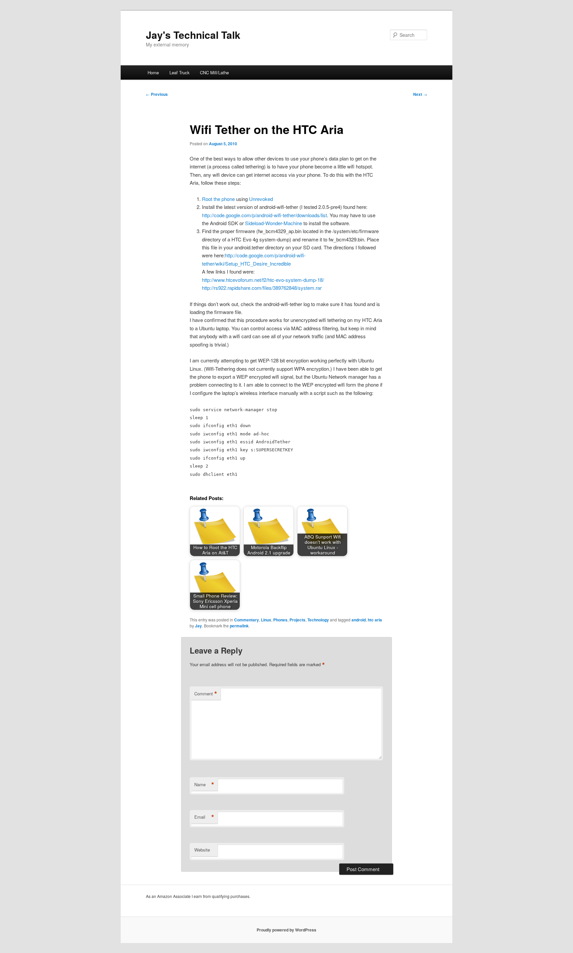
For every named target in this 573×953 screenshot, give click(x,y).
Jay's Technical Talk (193, 35)
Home (153, 72)
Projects (297, 620)
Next (420, 94)
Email (204, 817)
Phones (280, 620)
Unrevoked (261, 198)
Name (204, 784)
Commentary (246, 620)
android (358, 620)
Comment (205, 693)
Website (202, 850)
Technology (318, 620)
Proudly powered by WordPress (286, 930)
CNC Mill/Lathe (214, 72)
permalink (239, 626)
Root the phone (218, 198)
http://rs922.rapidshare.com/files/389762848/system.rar (262, 287)
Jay (198, 626)
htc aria (375, 620)
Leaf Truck (179, 72)
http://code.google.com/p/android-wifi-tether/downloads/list (264, 215)
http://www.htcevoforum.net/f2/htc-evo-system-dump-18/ (263, 279)
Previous (157, 94)
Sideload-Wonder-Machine (273, 223)
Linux (266, 620)
